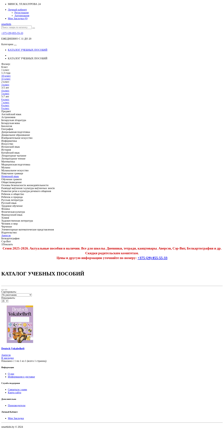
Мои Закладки (16, 418)
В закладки (7, 358)
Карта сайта (14, 392)
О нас (11, 373)
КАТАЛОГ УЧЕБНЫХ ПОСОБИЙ (27, 49)
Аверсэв (6, 355)
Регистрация (21, 12)
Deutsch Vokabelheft (12, 348)
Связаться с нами (17, 389)
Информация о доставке (21, 376)
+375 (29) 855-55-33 (12, 33)
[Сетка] (6, 289)
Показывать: (8, 297)
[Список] (2, 289)
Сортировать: (8, 291)
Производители (16, 405)
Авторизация (21, 15)
